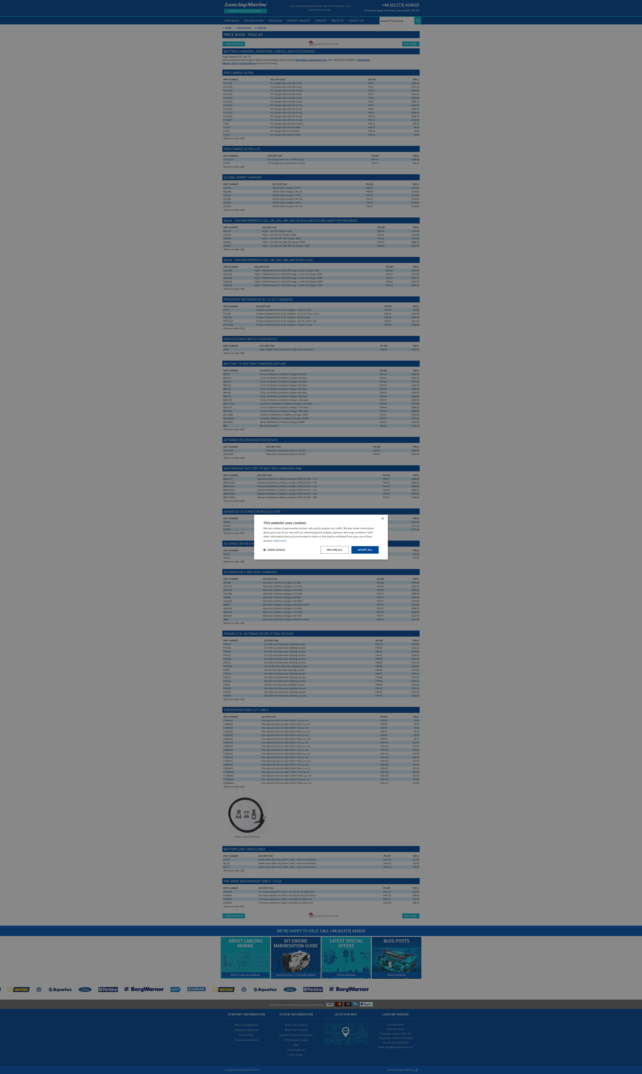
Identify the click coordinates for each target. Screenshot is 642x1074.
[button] (274, 549)
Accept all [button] (365, 549)
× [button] (382, 518)
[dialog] (321, 537)
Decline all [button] (335, 549)
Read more (280, 540)
